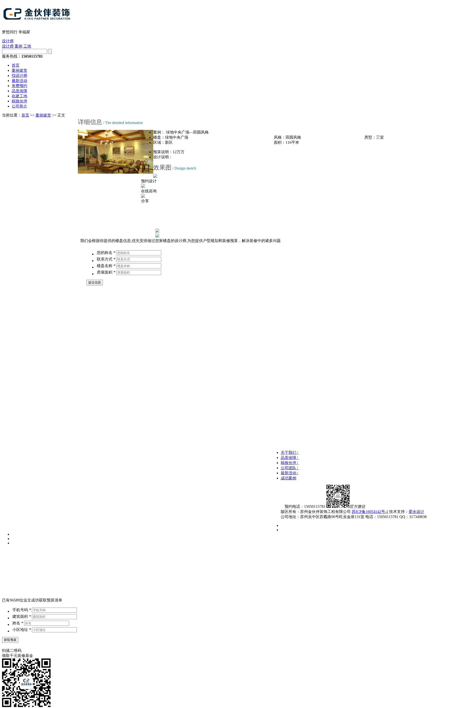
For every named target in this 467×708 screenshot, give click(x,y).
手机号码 (21, 610)
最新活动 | (290, 473)
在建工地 (19, 96)
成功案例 (288, 478)
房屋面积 (106, 272)
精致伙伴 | (290, 463)
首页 (15, 65)
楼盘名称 (106, 266)
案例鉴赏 (19, 70)
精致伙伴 (19, 101)
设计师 (8, 41)
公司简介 (19, 106)
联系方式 (106, 259)
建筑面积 (21, 616)
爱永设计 (416, 512)
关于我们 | (290, 452)
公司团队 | (290, 468)
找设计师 (19, 75)
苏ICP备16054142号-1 (370, 512)
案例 (18, 46)
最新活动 (19, 81)
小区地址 (21, 629)
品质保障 (19, 91)
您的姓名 (106, 253)
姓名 (17, 623)
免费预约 (19, 86)
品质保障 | (290, 458)
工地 (27, 46)
